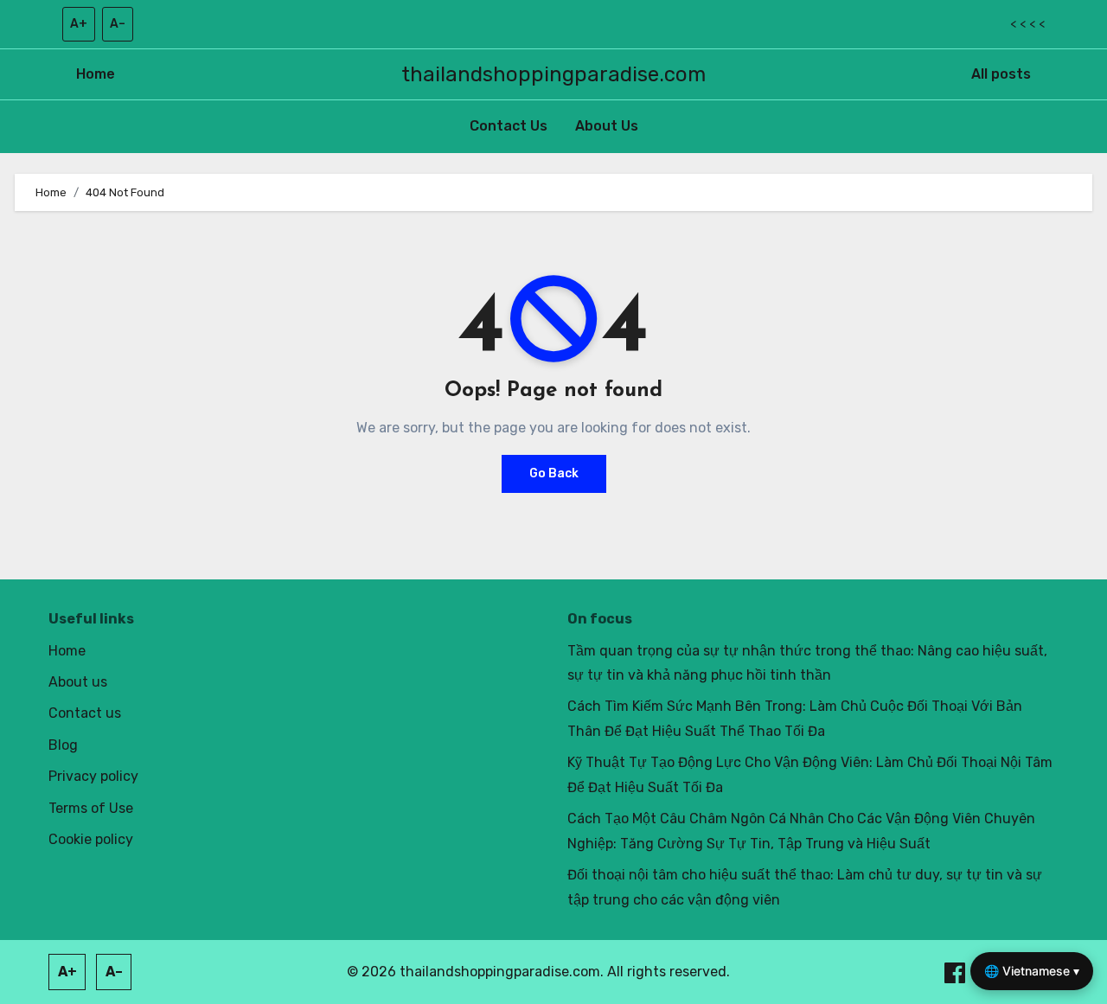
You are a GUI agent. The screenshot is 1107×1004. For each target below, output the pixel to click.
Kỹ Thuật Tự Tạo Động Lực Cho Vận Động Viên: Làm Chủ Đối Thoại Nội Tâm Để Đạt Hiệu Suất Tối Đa (810, 774)
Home (95, 74)
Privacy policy (93, 776)
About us (77, 682)
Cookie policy (90, 839)
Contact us (84, 713)
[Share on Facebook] (956, 971)
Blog (63, 745)
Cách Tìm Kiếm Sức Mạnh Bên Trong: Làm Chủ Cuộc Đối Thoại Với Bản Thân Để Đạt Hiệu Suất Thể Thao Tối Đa (794, 718)
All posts (1001, 74)
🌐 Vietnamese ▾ (1031, 970)
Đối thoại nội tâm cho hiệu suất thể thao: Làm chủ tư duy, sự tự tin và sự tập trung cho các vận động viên (804, 887)
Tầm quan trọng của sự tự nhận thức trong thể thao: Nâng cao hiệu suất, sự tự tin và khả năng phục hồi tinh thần (807, 663)
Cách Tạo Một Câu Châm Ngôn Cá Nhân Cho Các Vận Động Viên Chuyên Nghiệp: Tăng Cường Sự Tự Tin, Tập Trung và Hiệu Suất (801, 830)
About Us (606, 126)
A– (117, 23)
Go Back (554, 473)
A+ (78, 23)
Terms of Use (90, 808)
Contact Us (508, 126)
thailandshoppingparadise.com (553, 74)
